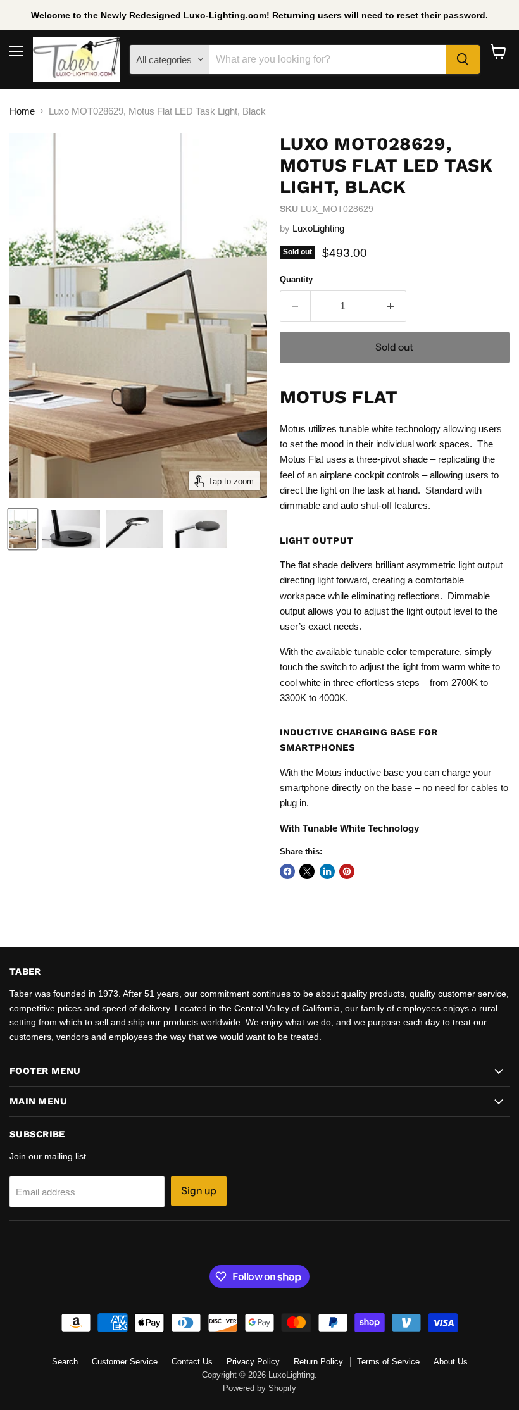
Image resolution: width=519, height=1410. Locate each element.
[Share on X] (307, 871)
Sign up (198, 1191)
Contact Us (192, 1361)
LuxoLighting (318, 228)
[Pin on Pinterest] (346, 871)
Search (65, 1361)
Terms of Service (388, 1361)
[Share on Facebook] (287, 871)
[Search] (463, 59)
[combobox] (327, 59)
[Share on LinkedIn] (327, 871)
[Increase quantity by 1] (390, 306)
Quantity (296, 279)
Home (22, 111)
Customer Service (125, 1361)
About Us (451, 1361)
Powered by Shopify (259, 1388)
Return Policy (318, 1361)
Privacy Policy (253, 1361)
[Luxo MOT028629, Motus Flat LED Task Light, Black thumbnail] (22, 529)
